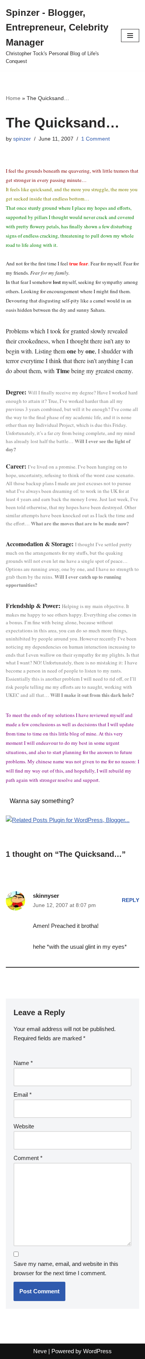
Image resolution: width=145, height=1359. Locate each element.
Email (23, 1094)
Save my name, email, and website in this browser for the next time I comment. (66, 1268)
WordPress (97, 1351)
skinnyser (46, 895)
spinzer (22, 139)
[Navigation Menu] (130, 35)
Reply (130, 900)
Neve (40, 1351)
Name (23, 1063)
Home (13, 98)
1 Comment (95, 139)
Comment (28, 1158)
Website (24, 1126)
